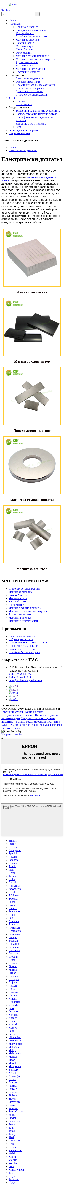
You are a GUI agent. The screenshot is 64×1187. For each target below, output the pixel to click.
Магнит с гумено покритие (32, 55)
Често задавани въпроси (23, 130)
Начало (13, 20)
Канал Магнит (24, 49)
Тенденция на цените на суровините (38, 110)
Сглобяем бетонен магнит (31, 36)
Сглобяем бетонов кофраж (31, 94)
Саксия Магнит (25, 42)
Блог (18, 126)
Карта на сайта (34, 711)
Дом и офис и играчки (29, 91)
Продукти (15, 23)
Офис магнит (24, 52)
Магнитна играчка (27, 65)
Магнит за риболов (27, 39)
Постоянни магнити (28, 71)
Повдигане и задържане (30, 88)
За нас (12, 97)
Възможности (24, 104)
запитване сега (10, 705)
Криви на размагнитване (31, 123)
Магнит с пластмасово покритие (35, 59)
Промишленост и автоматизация (35, 84)
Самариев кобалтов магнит (32, 30)
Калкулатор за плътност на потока (36, 113)
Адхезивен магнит (27, 62)
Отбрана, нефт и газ (28, 81)
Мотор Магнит (25, 33)
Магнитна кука (25, 46)
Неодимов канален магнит (17, 715)
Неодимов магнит (27, 26)
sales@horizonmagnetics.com (25, 680)
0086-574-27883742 (20, 673)
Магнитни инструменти (30, 68)
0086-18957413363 (20, 677)
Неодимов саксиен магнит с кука (28, 724)
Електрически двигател (30, 78)
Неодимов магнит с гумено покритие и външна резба (28, 720)
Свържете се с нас (19, 133)
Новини (20, 101)
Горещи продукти (12, 711)
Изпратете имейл (11, 734)
